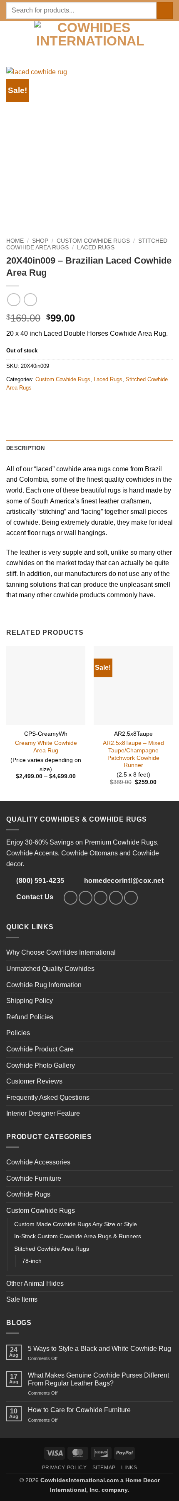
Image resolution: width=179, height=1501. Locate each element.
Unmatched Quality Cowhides (50, 968)
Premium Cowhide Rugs (121, 842)
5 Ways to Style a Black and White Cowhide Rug (99, 1348)
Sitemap (104, 1468)
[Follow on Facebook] (70, 898)
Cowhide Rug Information (44, 984)
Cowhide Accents (32, 853)
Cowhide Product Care (40, 1049)
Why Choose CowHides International (61, 952)
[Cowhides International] (90, 35)
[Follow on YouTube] (131, 898)
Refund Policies (29, 1017)
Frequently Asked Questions (48, 1097)
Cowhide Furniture (33, 1178)
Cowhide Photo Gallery (40, 1065)
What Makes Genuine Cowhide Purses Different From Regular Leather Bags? (98, 1379)
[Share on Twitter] (31, 405)
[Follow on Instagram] (85, 898)
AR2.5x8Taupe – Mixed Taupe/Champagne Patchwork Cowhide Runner (133, 754)
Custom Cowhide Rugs (93, 241)
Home (15, 241)
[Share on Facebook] (21, 405)
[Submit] (165, 10)
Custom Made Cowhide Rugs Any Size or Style (75, 1224)
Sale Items (21, 1299)
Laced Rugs (95, 247)
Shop (40, 241)
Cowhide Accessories (38, 1162)
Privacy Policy (64, 1468)
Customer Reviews (34, 1081)
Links (129, 1468)
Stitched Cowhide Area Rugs (51, 1248)
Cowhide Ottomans (89, 853)
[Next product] (13, 299)
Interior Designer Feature (43, 1113)
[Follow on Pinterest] (116, 898)
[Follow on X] (100, 898)
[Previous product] (30, 299)
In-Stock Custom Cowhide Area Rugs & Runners (77, 1236)
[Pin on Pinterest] (41, 405)
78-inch (32, 1260)
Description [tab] (25, 448)
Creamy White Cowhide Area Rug (46, 747)
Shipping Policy (29, 1000)
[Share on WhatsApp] (11, 405)
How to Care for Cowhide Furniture (79, 1409)
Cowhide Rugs (28, 1194)
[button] (11, 35)
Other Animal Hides (35, 1283)
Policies (18, 1032)
